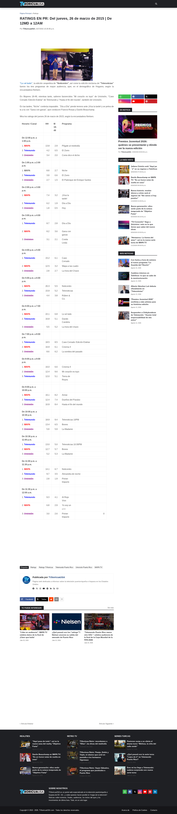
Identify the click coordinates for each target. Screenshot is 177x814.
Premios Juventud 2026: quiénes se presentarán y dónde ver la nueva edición (137, 145)
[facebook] (33, 588)
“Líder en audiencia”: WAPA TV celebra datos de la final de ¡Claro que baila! (33, 634)
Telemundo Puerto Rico (64, 567)
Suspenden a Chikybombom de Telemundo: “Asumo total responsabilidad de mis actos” (143, 316)
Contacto (153, 810)
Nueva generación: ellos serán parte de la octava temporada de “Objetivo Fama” (141, 210)
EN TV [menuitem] (48, 12)
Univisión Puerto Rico (84, 567)
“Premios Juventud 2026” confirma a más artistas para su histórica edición (143, 301)
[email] (57, 588)
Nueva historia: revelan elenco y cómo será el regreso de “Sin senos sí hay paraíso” (143, 194)
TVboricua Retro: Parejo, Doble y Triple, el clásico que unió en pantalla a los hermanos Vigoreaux (94, 756)
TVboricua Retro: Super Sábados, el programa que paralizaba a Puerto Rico (94, 770)
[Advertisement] (67, 39)
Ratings (35, 13)
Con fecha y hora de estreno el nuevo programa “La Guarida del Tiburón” (143, 262)
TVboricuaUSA (57, 577)
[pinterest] (47, 588)
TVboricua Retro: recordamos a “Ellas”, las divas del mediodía (93, 742)
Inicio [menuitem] (24, 12)
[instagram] (40, 588)
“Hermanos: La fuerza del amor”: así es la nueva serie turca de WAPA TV (143, 240)
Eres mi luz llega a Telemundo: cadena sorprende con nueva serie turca (140, 770)
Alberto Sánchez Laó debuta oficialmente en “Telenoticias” (143, 288)
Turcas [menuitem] (73, 12)
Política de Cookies (140, 810)
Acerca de (125, 810)
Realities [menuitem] (61, 12)
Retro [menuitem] (114, 12)
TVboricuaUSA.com (46, 810)
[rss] (54, 588)
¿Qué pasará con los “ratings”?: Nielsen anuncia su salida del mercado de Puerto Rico (66, 634)
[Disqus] (67, 682)
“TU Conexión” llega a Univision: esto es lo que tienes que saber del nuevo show (143, 226)
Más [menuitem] (124, 12)
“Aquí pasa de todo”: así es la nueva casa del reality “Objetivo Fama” (46, 743)
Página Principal (25, 13)
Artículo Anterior (27, 724)
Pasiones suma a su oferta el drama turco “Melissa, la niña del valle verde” (141, 743)
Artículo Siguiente (105, 724)
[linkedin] (51, 588)
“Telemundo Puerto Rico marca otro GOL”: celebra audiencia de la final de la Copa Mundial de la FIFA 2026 (98, 636)
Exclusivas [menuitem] (101, 12)
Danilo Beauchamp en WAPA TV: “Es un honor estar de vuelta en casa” (143, 179)
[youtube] (44, 588)
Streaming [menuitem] (86, 12)
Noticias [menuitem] (35, 12)
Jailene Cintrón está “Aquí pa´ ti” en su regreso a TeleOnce (144, 167)
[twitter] (37, 588)
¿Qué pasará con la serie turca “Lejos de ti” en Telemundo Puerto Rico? (140, 756)
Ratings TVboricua (46, 567)
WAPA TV (98, 567)
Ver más (111, 608)
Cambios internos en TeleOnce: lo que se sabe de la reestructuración (143, 275)
